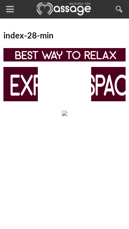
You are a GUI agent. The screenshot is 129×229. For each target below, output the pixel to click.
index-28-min (28, 36)
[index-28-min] (64, 59)
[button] (119, 9)
